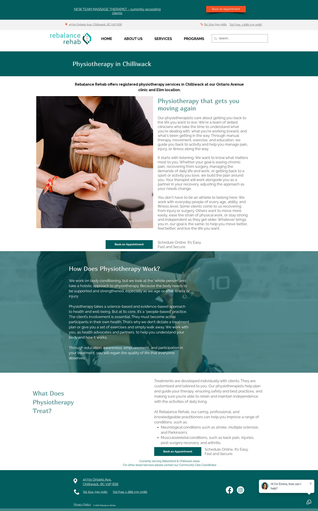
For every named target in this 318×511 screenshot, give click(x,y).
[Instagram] (240, 490)
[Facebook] (229, 490)
